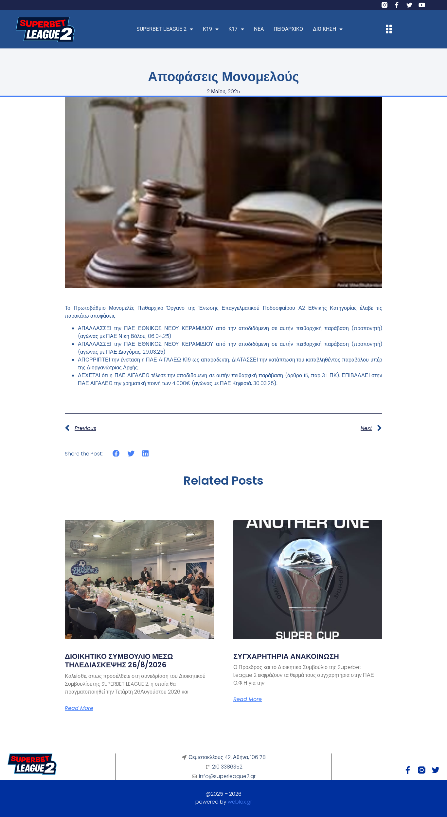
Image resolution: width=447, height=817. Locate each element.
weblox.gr (240, 802)
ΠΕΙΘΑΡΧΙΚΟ (288, 29)
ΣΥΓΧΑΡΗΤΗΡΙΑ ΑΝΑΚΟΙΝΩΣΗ (286, 656)
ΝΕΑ (259, 29)
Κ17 (233, 29)
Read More (79, 708)
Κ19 (207, 29)
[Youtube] (422, 5)
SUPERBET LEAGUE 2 (161, 29)
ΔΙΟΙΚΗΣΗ (324, 29)
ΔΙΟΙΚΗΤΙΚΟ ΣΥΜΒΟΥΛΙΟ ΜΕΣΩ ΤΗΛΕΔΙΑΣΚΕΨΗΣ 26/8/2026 (119, 660)
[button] (116, 453)
